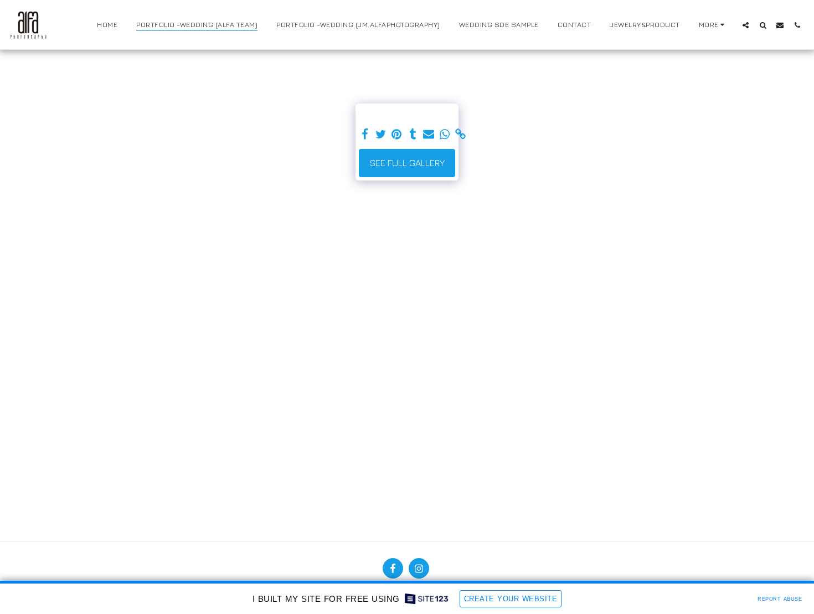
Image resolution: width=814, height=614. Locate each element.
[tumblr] (413, 134)
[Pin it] (397, 134)
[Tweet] (381, 134)
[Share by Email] (429, 134)
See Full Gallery (407, 162)
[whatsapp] (445, 134)
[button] (746, 25)
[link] (461, 134)
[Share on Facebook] (364, 134)
